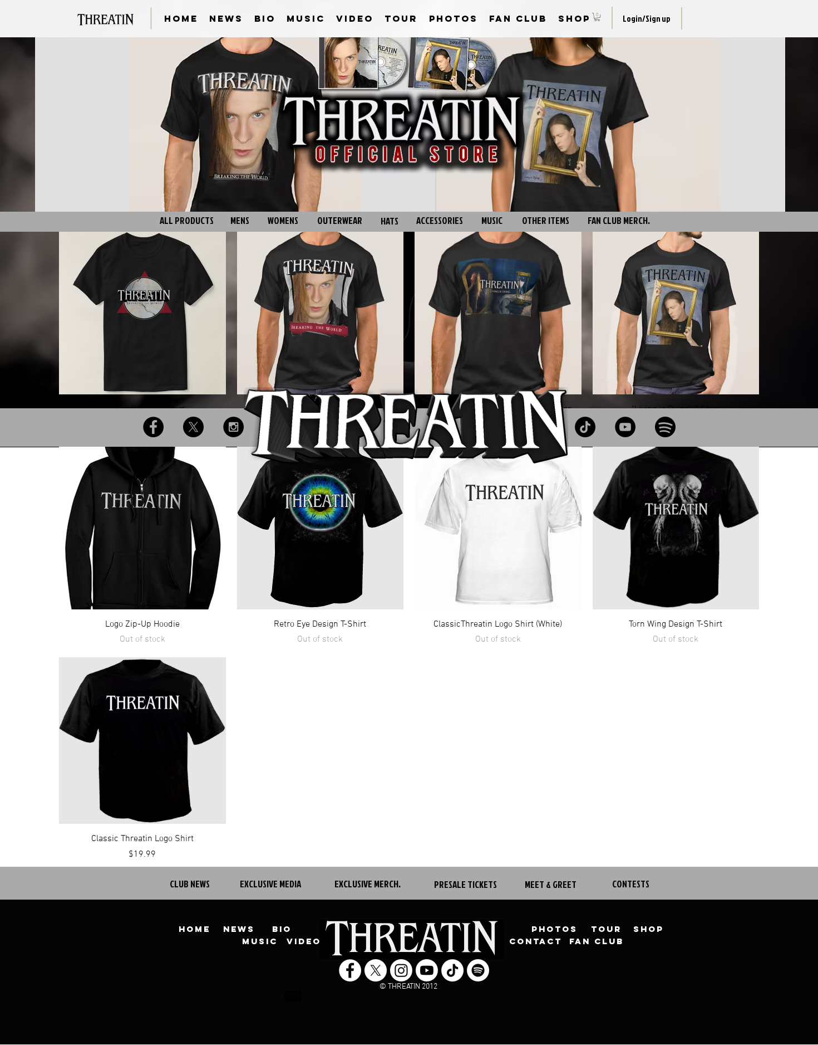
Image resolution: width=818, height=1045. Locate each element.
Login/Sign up (647, 19)
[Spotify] (665, 427)
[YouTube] (625, 427)
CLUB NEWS (190, 883)
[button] (597, 17)
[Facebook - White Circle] (350, 970)
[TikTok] (585, 427)
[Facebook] (153, 427)
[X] (193, 427)
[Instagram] (233, 427)
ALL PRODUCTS (187, 220)
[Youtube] (427, 970)
